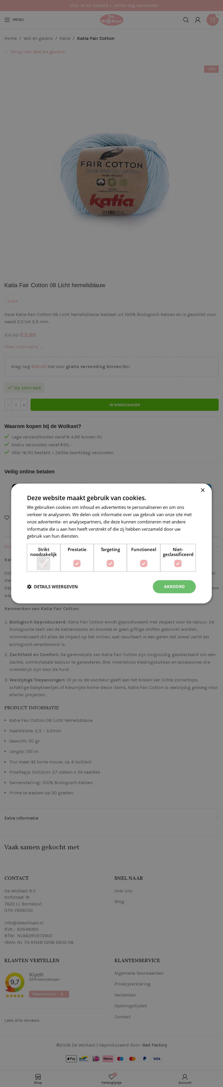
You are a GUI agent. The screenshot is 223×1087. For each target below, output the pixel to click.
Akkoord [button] (174, 586)
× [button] (202, 490)
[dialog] (111, 543)
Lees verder (91, 536)
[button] (52, 586)
